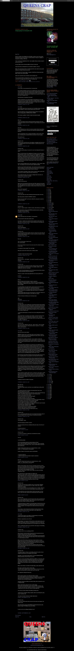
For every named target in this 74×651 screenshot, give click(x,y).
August (50, 208)
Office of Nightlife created (52, 244)
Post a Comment (18, 615)
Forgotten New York (50, 173)
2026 (49, 189)
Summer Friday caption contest (53, 321)
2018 (49, 200)
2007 (49, 397)
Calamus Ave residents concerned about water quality (52, 231)
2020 (49, 197)
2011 (49, 391)
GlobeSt (48, 174)
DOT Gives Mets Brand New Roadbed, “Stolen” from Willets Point (52, 95)
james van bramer (29, 81)
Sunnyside (38, 81)
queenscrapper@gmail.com (37, 645)
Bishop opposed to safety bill (53, 337)
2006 (49, 398)
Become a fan (49, 126)
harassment (23, 81)
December (50, 203)
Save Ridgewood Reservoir (51, 141)
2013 (49, 388)
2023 (49, 193)
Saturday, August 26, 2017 (23, 511)
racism (34, 81)
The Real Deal (49, 183)
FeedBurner (55, 64)
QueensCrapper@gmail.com (51, 54)
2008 (49, 395)
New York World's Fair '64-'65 (51, 138)
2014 (49, 387)
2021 (49, 196)
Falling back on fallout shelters (53, 317)
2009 (49, 394)
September (50, 207)
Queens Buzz (49, 178)
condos (19, 81)
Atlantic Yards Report (50, 167)
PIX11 (18, 54)
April (49, 378)
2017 (49, 201)
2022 (49, 194)
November (50, 204)
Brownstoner (49, 168)
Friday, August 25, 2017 (23, 429)
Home (30, 616)
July (49, 374)
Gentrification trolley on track (53, 341)
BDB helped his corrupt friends (53, 342)
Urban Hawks (49, 184)
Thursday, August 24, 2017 (23, 104)
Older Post (43, 616)
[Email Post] (30, 80)
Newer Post (17, 616)
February (50, 381)
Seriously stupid (51, 278)
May (49, 377)
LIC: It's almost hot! (51, 228)
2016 (49, 384)
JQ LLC (19, 86)
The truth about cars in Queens (53, 307)
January (50, 382)
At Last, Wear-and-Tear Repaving (52, 93)
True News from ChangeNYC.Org (52, 142)
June (49, 375)
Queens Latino (49, 179)
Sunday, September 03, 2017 (24, 597)
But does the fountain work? (52, 256)
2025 (49, 190)
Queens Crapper (22, 80)
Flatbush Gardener (50, 172)
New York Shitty (49, 177)
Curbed (48, 169)
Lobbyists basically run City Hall (53, 272)
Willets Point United (50, 143)
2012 (49, 390)
